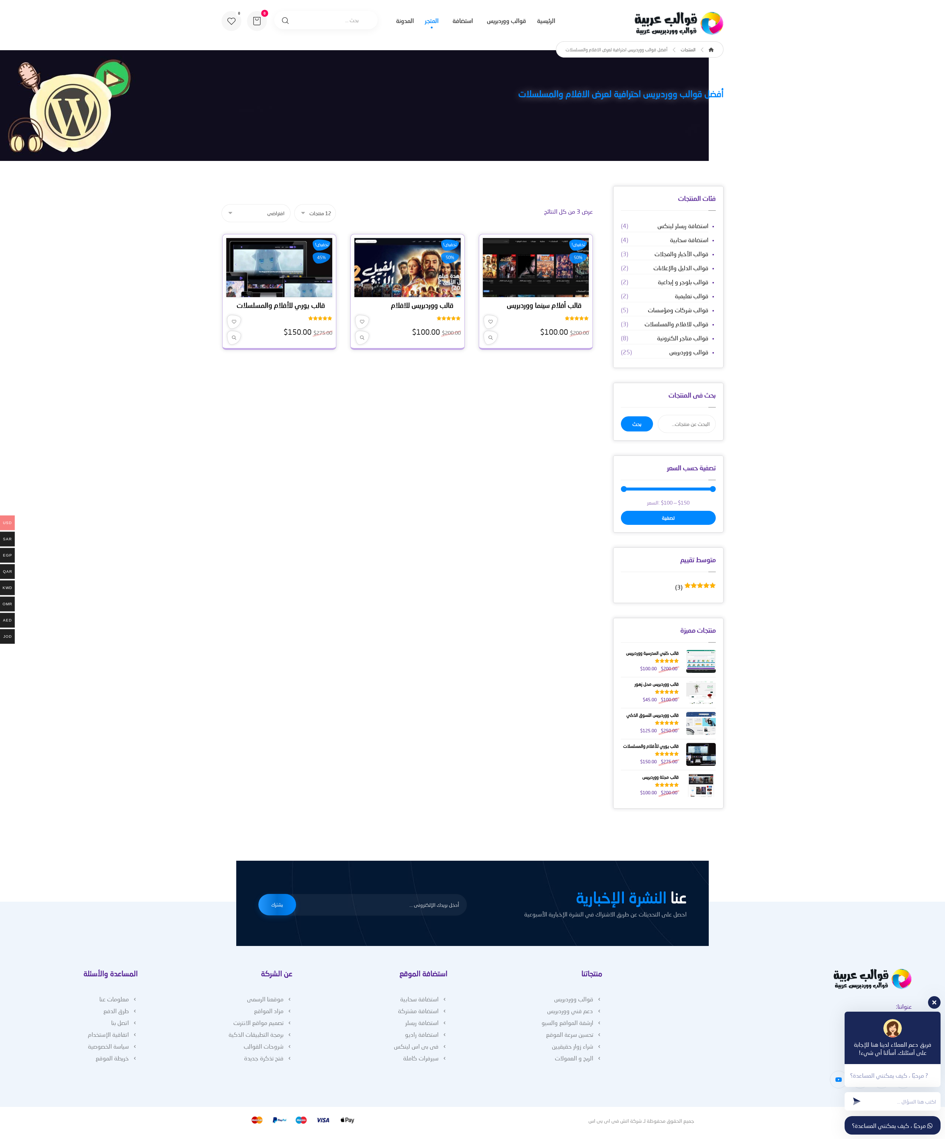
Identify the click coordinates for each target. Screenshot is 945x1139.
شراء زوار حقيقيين (572, 1046)
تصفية (668, 518)
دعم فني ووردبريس (570, 1010)
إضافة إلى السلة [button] (533, 291)
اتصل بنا (120, 1022)
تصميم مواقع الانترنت (258, 1022)
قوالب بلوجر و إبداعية (683, 281)
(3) (695, 587)
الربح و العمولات (574, 1057)
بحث (637, 424)
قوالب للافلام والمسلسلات (676, 323)
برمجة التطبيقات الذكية (256, 1034)
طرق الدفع (116, 1010)
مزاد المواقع (269, 1010)
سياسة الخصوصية (108, 1046)
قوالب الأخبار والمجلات (681, 253)
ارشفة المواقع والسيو (567, 1022)
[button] (231, 21)
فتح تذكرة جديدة (264, 1057)
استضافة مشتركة (418, 1010)
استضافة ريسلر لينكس (682, 225)
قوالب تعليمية (691, 295)
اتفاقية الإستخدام (108, 1034)
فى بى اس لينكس (416, 1046)
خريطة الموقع (112, 1057)
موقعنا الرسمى (265, 998)
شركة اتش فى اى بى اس (615, 1121)
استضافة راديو (422, 1034)
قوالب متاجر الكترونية (682, 337)
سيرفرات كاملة (421, 1057)
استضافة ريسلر (422, 1022)
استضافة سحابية (689, 239)
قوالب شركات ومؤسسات (678, 309)
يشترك (277, 905)
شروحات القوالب (264, 1046)
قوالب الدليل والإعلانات (680, 267)
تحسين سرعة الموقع (569, 1034)
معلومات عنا (114, 998)
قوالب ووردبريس (688, 351)
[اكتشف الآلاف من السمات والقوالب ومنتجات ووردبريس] (677, 23)
